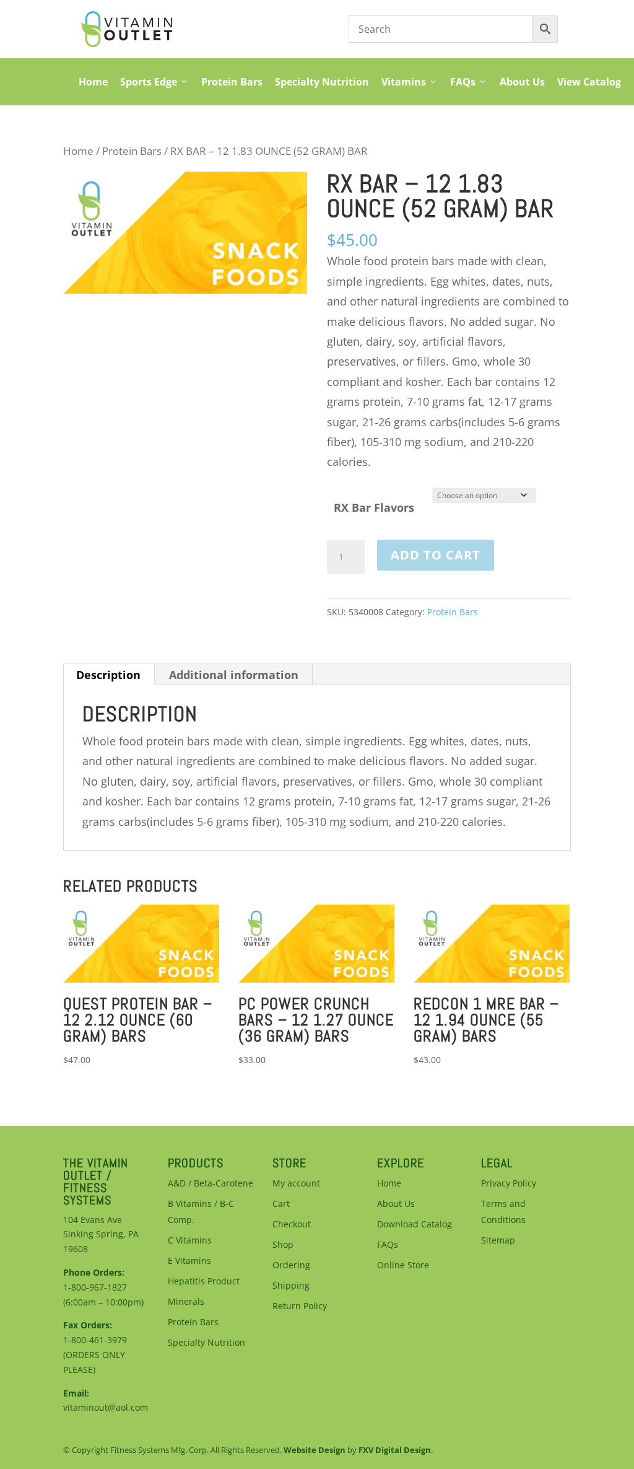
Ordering (291, 1265)
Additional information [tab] (233, 674)
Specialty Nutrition (322, 82)
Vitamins (403, 82)
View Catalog (589, 82)
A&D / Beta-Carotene (210, 1183)
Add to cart (435, 554)
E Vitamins (189, 1260)
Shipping (291, 1285)
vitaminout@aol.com (105, 1407)
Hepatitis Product (204, 1281)
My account (296, 1183)
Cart (281, 1203)
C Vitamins (190, 1240)
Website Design (314, 1449)
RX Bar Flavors (374, 507)
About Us (522, 82)
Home (93, 82)
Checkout (291, 1224)
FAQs (463, 82)
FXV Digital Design (394, 1449)
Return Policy (299, 1306)
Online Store (403, 1265)
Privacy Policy (508, 1183)
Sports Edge (148, 82)
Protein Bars (232, 82)
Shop (282, 1244)
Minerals (186, 1301)
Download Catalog (414, 1224)
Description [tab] (108, 674)
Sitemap (498, 1240)
